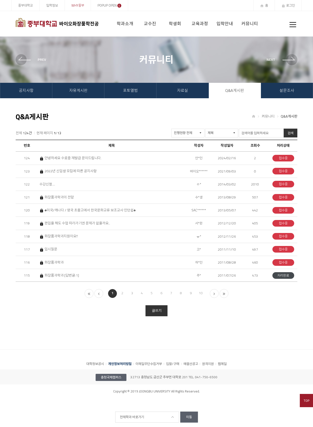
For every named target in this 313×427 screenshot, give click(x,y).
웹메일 (222, 363)
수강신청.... (47, 184)
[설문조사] (279, 59)
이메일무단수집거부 (148, 363)
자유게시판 (78, 90)
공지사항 (26, 90)
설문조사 (286, 90)
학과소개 (125, 23)
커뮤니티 (249, 23)
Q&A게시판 (234, 90)
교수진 (150, 23)
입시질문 (50, 249)
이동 (189, 417)
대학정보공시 (95, 363)
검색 (290, 133)
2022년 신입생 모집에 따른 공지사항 (70, 171)
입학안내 (224, 23)
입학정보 (52, 5)
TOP (306, 400)
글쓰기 (156, 310)
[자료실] (33, 59)
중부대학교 (25, 5)
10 (200, 293)
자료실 (182, 90)
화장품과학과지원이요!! (61, 236)
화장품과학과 (54, 262)
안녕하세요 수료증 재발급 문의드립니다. (72, 158)
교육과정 (199, 23)
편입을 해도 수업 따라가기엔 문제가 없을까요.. (77, 223)
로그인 (290, 5)
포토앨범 (130, 90)
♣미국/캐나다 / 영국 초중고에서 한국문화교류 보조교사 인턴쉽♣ (90, 210)
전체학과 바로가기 (132, 417)
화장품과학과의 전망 (59, 197)
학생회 (175, 23)
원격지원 (208, 363)
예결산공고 (190, 363)
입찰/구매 (172, 363)
